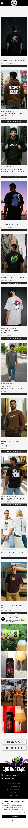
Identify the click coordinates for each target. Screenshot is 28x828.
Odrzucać (14, 824)
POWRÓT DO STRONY (14, 784)
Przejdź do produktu (14, 66)
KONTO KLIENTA (14, 796)
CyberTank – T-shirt (11, 224)
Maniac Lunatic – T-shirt (13, 278)
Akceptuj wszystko (14, 816)
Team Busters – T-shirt (12, 499)
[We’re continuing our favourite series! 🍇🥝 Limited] (14, 664)
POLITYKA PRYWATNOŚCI (14, 790)
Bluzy (3, 111)
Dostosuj (14, 820)
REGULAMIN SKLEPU (14, 787)
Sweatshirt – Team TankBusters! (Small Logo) (11, 444)
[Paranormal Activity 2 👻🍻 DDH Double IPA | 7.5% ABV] (14, 719)
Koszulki (4, 58)
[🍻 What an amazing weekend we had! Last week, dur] (14, 692)
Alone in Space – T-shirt (13, 60)
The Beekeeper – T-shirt (13, 552)
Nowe (9, 58)
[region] (14, 813)
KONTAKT (14, 793)
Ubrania (14, 58)
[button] (2, 3)
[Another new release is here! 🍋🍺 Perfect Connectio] (14, 637)
